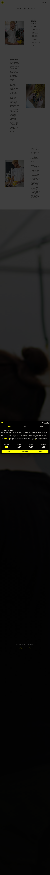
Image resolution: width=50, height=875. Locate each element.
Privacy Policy (38, 439)
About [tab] (41, 426)
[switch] (19, 447)
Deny (9, 451)
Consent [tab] (8, 426)
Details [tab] (25, 426)
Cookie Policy (7, 438)
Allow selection (25, 451)
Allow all (41, 451)
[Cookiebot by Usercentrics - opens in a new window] (43, 423)
